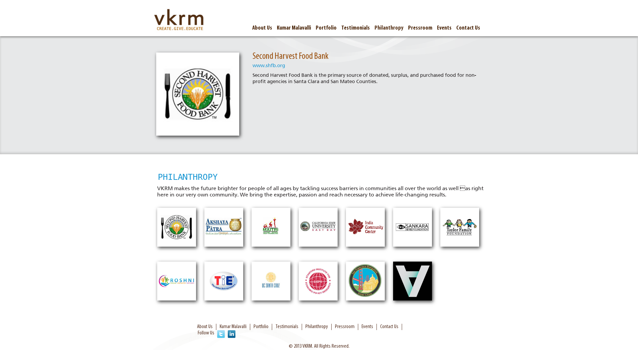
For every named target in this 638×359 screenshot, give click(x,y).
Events (444, 28)
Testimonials (355, 28)
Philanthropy (388, 28)
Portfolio (326, 28)
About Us (262, 28)
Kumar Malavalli (294, 28)
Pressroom (420, 28)
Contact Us (468, 28)
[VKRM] (179, 20)
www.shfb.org (269, 65)
